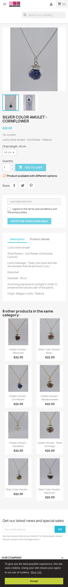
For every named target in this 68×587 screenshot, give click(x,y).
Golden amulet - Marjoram (18, 351)
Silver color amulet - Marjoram (49, 491)
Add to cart (31, 167)
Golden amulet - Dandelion (18, 444)
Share (14, 185)
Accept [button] (34, 581)
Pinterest (31, 185)
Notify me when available (29, 221)
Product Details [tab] (40, 239)
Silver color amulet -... (18, 489)
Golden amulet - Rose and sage (50, 444)
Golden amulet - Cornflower (18, 397)
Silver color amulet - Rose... (49, 351)
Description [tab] (17, 239)
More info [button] (36, 572)
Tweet (22, 185)
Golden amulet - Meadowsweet (50, 397)
